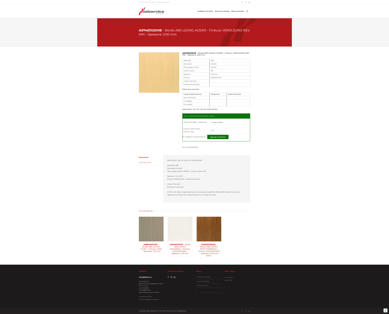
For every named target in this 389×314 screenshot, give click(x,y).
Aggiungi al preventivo (218, 137)
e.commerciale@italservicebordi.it (149, 299)
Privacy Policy (229, 277)
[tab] (150, 157)
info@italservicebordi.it (163, 2)
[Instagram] (171, 277)
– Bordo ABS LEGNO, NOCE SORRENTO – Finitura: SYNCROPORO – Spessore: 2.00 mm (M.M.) (209, 250)
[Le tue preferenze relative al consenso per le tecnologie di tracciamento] (385, 310)
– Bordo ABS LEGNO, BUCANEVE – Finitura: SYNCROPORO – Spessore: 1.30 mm (180, 249)
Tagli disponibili (145, 162)
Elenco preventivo (202, 285)
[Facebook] (168, 277)
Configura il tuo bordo (203, 277)
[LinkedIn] (174, 277)
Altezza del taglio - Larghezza (194, 122)
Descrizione (144, 157)
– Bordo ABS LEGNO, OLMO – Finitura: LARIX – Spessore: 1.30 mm (151, 247)
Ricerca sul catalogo (203, 281)
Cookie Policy (228, 280)
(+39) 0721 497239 (149, 2)
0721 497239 (144, 286)
